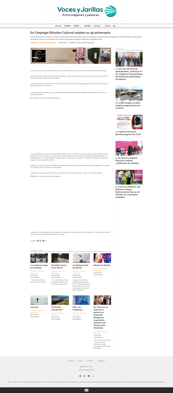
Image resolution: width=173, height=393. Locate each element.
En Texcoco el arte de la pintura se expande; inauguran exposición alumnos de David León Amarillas (101, 317)
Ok (86, 390)
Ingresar (102, 361)
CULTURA (97, 26)
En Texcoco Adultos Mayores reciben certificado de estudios (127, 160)
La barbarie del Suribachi (80, 266)
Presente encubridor (57, 308)
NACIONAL (87, 26)
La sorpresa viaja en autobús (39, 266)
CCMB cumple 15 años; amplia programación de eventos (128, 105)
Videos (80, 361)
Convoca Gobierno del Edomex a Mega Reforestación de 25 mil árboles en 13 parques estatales (128, 192)
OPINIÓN (76, 26)
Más (114, 26)
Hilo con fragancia (77, 308)
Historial (71, 361)
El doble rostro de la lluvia (58, 266)
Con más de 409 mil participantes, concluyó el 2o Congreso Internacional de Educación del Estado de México (129, 74)
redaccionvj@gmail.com (87, 370)
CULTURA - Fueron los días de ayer (43, 42)
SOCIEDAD (67, 26)
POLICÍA (107, 26)
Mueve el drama (102, 265)
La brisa (34, 307)
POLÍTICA (58, 26)
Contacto (90, 361)
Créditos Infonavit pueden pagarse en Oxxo (128, 132)
